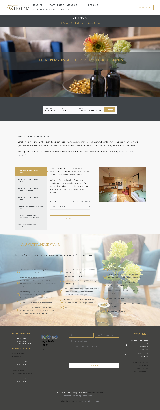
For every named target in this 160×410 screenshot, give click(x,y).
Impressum (87, 396)
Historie (66, 10)
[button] (143, 7)
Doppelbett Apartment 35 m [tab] (28, 199)
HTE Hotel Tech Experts (91, 401)
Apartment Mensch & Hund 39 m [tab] (30, 208)
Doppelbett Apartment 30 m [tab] (28, 180)
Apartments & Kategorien (63, 5)
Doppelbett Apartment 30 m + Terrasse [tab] (28, 189)
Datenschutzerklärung (72, 396)
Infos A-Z (92, 5)
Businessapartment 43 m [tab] (26, 226)
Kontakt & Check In (44, 10)
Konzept (37, 5)
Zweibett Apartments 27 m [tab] (27, 171)
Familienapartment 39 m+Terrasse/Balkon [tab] (28, 217)
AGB (95, 396)
